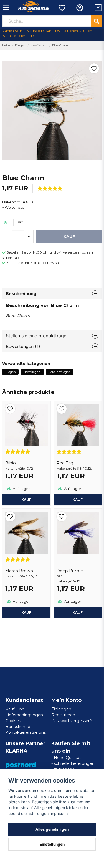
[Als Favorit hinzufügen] (62, 7)
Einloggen (61, 709)
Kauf (78, 612)
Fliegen (20, 45)
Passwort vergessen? (72, 720)
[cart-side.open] (98, 7)
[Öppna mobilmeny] (6, 7)
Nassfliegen (39, 45)
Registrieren (63, 714)
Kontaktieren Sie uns (26, 732)
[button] (94, 68)
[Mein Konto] (80, 7)
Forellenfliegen (60, 372)
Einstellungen (52, 844)
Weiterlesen (16, 207)
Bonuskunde (18, 726)
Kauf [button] (26, 500)
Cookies (13, 720)
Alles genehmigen (52, 829)
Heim (6, 45)
